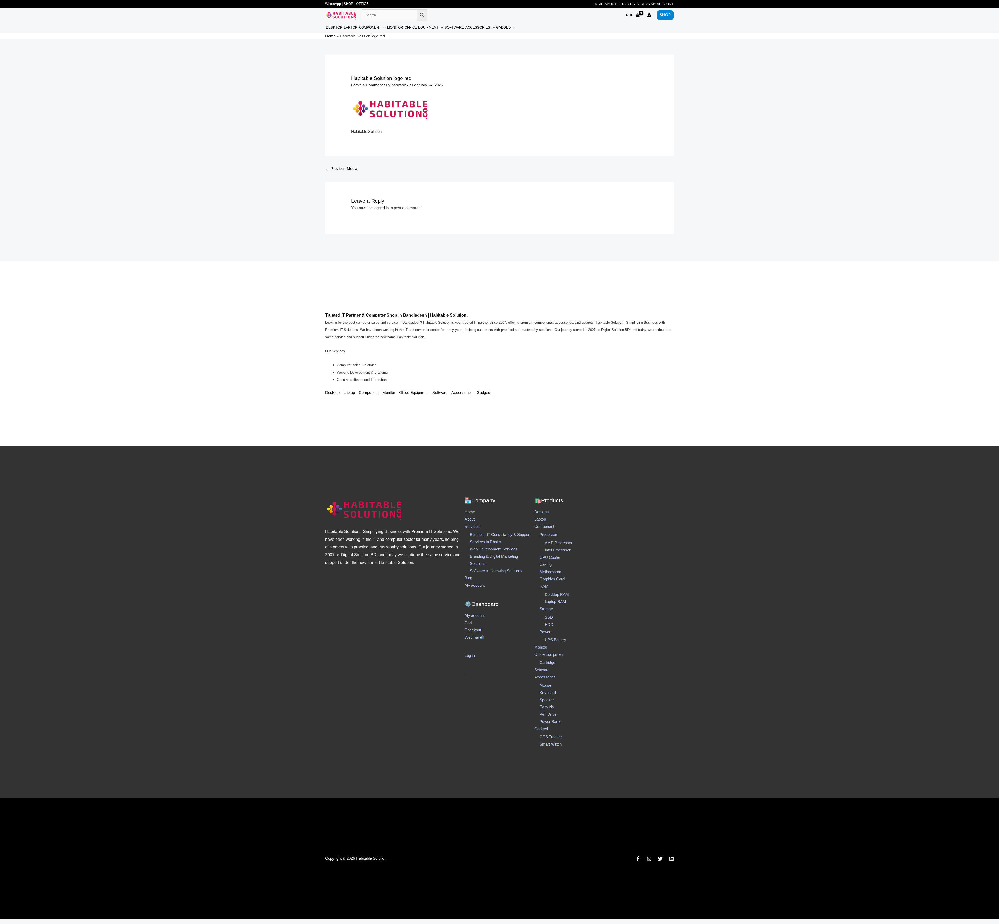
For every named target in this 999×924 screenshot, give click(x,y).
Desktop (334, 27)
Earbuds (547, 707)
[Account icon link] (649, 15)
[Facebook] (638, 858)
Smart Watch (551, 744)
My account (662, 4)
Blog (645, 4)
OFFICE (362, 4)
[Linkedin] (671, 858)
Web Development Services (493, 549)
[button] (637, 4)
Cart (468, 622)
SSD (549, 617)
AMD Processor (558, 543)
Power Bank (550, 721)
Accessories (477, 27)
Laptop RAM (555, 601)
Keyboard (548, 692)
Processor (548, 534)
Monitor (395, 27)
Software (454, 27)
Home (598, 4)
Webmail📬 (474, 637)
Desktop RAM (557, 594)
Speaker (547, 699)
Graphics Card (552, 579)
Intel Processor (558, 550)
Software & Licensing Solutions (496, 571)
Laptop (350, 27)
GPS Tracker (551, 737)
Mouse (545, 685)
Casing (546, 564)
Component (370, 27)
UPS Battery (555, 640)
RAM (544, 586)
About (610, 4)
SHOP (348, 4)
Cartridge (547, 662)
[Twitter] (660, 858)
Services (626, 4)
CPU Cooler (550, 557)
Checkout (473, 630)
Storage (546, 609)
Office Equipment (421, 27)
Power (545, 632)
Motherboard (550, 571)
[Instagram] (649, 858)
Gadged (503, 27)
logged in (381, 208)
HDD (549, 624)
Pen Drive (548, 714)
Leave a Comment (367, 85)
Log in (470, 655)
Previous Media (341, 168)
